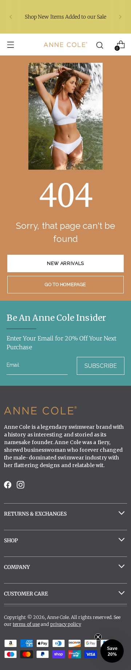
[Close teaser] (98, 637)
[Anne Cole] (65, 44)
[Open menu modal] (10, 44)
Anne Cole (58, 617)
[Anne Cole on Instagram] (21, 486)
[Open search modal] (99, 44)
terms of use (26, 624)
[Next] (120, 17)
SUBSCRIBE (100, 365)
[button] (112, 651)
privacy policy (65, 624)
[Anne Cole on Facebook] (8, 486)
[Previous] (11, 17)
